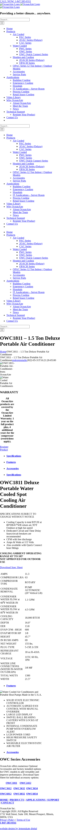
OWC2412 (25, 783)
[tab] (24, 456)
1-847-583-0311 (8, 822)
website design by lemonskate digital (18, 828)
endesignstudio (19, 360)
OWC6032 (19, 793)
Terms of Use (23, 820)
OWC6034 (32, 793)
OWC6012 (6, 793)
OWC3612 (6, 788)
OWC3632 (19, 788)
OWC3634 (32, 788)
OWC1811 (11, 783)
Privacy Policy (7, 820)
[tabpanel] (21, 580)
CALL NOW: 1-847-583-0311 (15, 1)
